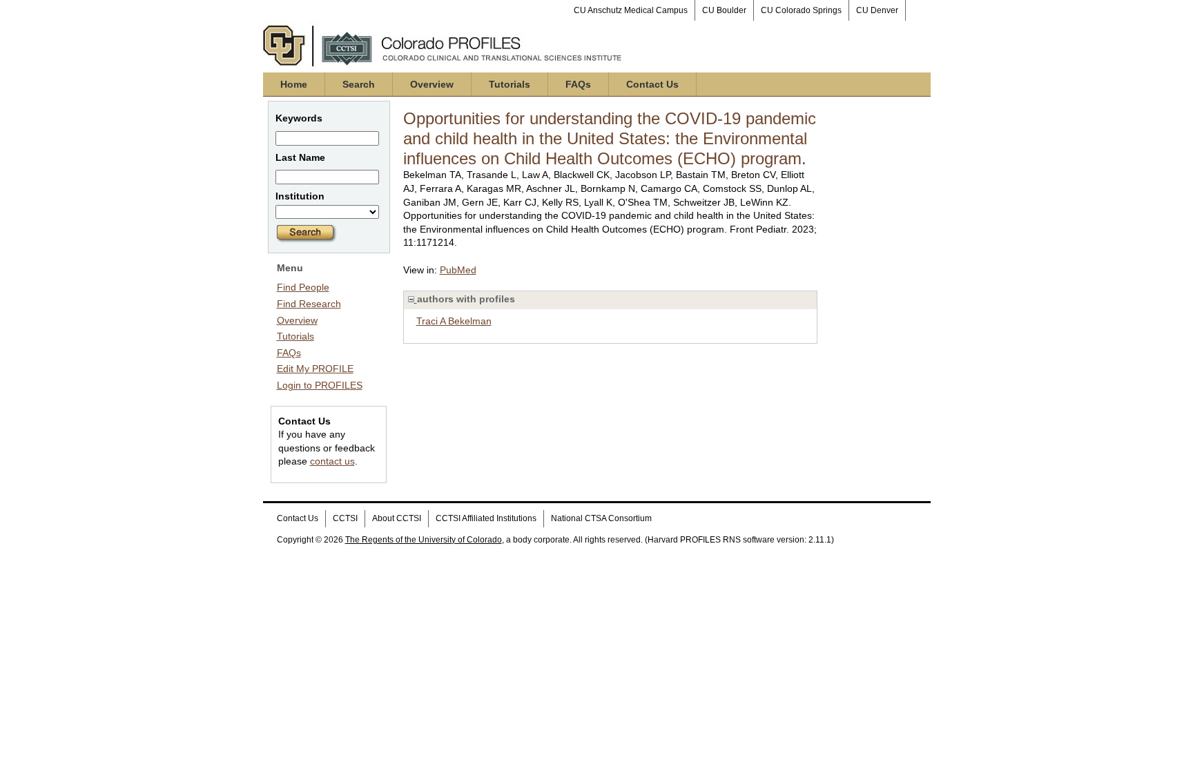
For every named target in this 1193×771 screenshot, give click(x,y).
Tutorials (509, 84)
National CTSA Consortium (601, 518)
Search (358, 84)
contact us (332, 461)
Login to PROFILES (319, 385)
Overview (432, 84)
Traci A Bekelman (454, 320)
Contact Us (652, 84)
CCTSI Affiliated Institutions (486, 518)
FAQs (578, 84)
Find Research (309, 303)
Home (293, 84)
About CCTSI (396, 518)
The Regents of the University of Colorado (423, 540)
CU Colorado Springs (801, 10)
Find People (303, 287)
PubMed (458, 269)
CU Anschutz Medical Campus (631, 10)
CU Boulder (724, 10)
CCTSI (345, 518)
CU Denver (877, 10)
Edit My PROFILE (315, 368)
